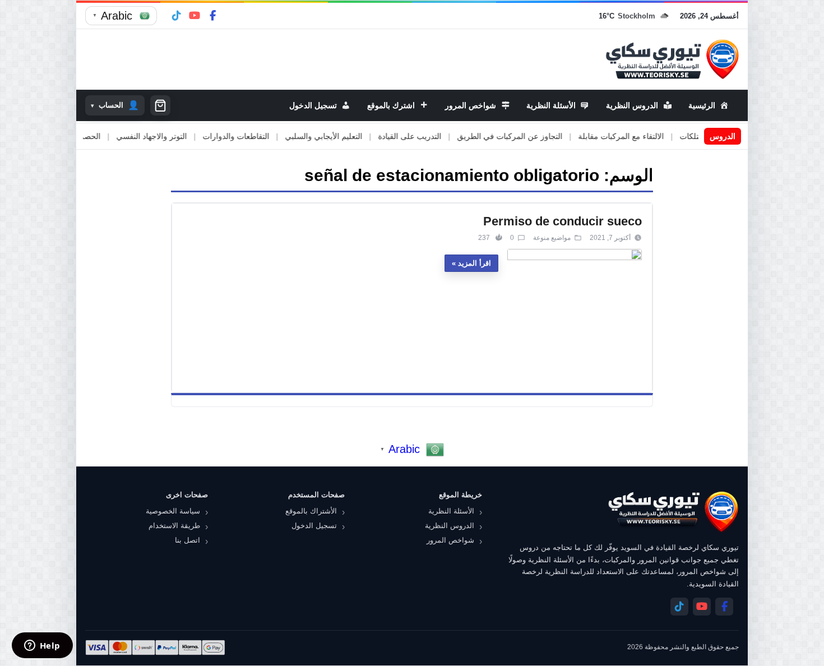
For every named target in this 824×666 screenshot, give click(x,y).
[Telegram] (176, 16)
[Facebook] (212, 16)
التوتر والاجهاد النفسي (175, 136)
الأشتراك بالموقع (311, 511)
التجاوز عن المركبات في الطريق (533, 136)
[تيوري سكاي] (673, 512)
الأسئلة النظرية (451, 511)
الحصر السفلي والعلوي (86, 136)
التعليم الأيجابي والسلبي (347, 136)
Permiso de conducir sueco (562, 221)
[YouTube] (194, 16)
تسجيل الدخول (314, 525)
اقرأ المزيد (474, 263)
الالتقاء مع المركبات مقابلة (644, 136)
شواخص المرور (450, 540)
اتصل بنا (187, 540)
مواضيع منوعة (552, 238)
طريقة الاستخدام (174, 525)
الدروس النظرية (449, 525)
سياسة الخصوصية (173, 511)
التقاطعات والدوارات (259, 136)
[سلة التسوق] (160, 105)
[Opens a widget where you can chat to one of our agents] (42, 646)
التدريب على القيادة (433, 136)
